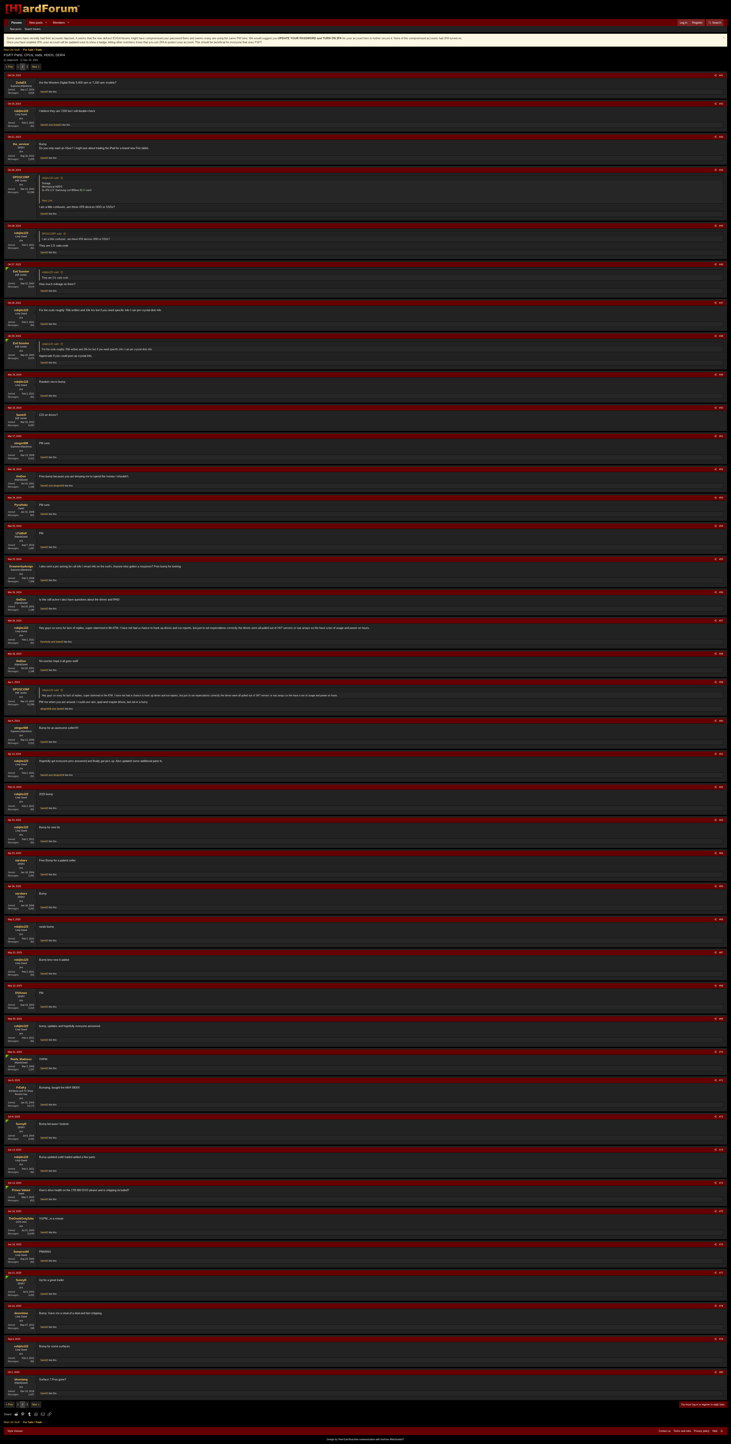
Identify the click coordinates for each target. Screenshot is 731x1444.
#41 (721, 75)
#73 (721, 1149)
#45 (721, 225)
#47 (721, 303)
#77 (721, 1272)
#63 (721, 820)
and (51, 125)
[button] (46, 22)
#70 (721, 1052)
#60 (721, 721)
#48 (721, 336)
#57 (721, 620)
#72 (721, 1116)
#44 (721, 170)
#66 (721, 919)
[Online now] (6, 268)
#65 (721, 886)
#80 (721, 1372)
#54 (721, 526)
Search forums (33, 29)
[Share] (715, 75)
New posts (36, 22)
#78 (721, 1306)
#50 (721, 408)
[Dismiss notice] (723, 38)
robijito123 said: (50, 178)
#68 (721, 985)
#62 (721, 787)
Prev (10, 66)
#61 (721, 754)
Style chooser (15, 1431)
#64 (721, 853)
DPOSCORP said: (52, 233)
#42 (721, 103)
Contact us (665, 1431)
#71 (721, 1080)
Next (34, 66)
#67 (721, 952)
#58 (721, 654)
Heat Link (47, 200)
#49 (721, 374)
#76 (721, 1244)
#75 (721, 1211)
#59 (721, 682)
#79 (721, 1339)
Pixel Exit (343, 1439)
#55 (721, 559)
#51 (721, 436)
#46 (721, 264)
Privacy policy (701, 1431)
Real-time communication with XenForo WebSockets (376, 1439)
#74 (721, 1183)
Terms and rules (682, 1431)
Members (59, 22)
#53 (721, 497)
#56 (721, 592)
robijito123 (12, 60)
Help (714, 1431)
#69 (721, 1019)
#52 (721, 469)
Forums (16, 22)
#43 (721, 137)
